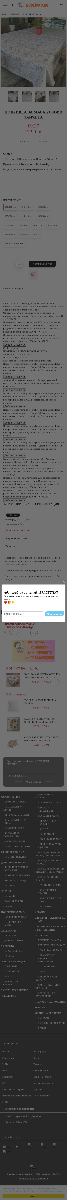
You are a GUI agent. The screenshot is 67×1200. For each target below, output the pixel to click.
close (63, 582)
